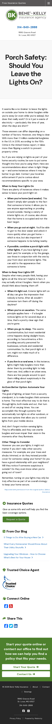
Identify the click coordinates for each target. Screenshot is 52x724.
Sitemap (28, 692)
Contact (46, 687)
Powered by (33, 718)
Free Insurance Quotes (14, 3)
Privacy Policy (15, 718)
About (35, 687)
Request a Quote (15, 519)
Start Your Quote (24, 667)
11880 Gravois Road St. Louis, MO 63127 (26, 700)
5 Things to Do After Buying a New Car (22, 537)
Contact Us (24, 674)
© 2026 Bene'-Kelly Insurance (15, 687)
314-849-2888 (27, 27)
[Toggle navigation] (48, 3)
